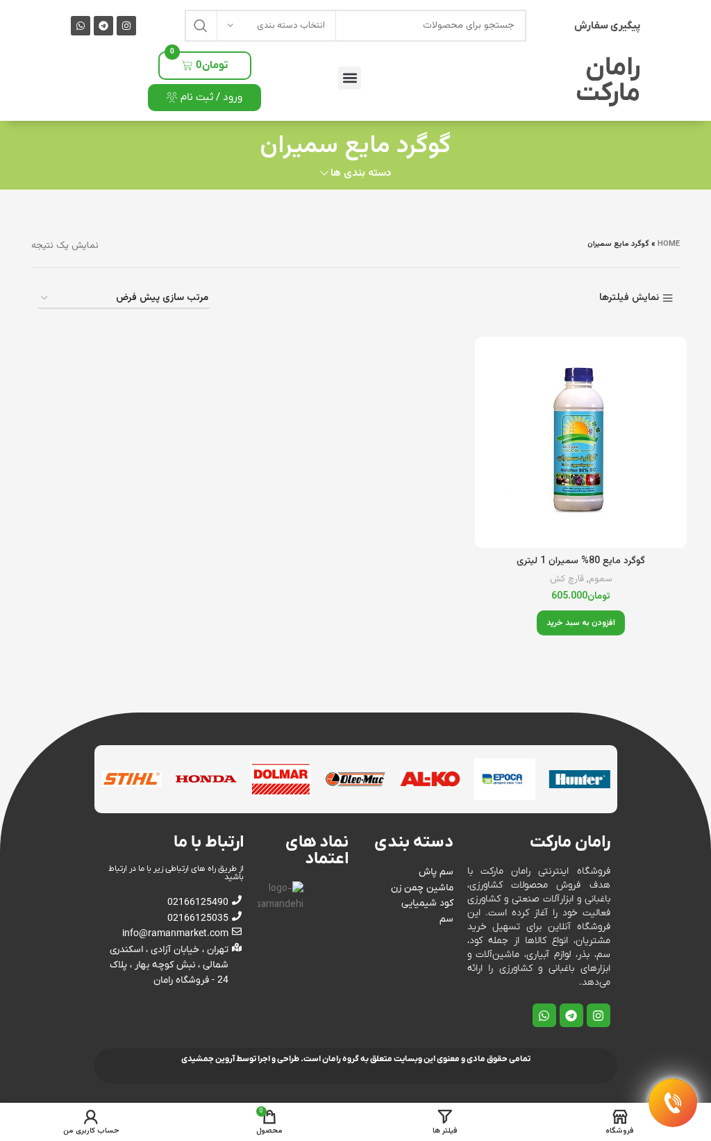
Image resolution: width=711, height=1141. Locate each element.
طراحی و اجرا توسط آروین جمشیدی (240, 1059)
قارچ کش (567, 579)
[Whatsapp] (80, 25)
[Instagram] (126, 25)
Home (669, 244)
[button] (349, 78)
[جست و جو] (201, 26)
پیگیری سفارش (607, 26)
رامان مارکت (608, 80)
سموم (600, 579)
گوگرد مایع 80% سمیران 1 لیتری (581, 561)
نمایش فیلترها (629, 298)
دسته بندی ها (361, 173)
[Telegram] (103, 25)
